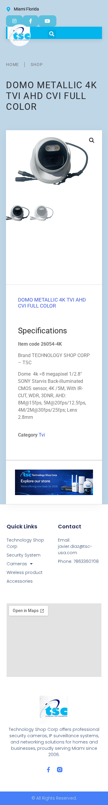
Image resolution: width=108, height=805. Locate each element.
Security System (23, 555)
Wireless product (25, 572)
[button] (52, 34)
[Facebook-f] (48, 769)
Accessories (20, 581)
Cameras (17, 564)
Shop (37, 64)
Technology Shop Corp (25, 543)
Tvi (42, 435)
